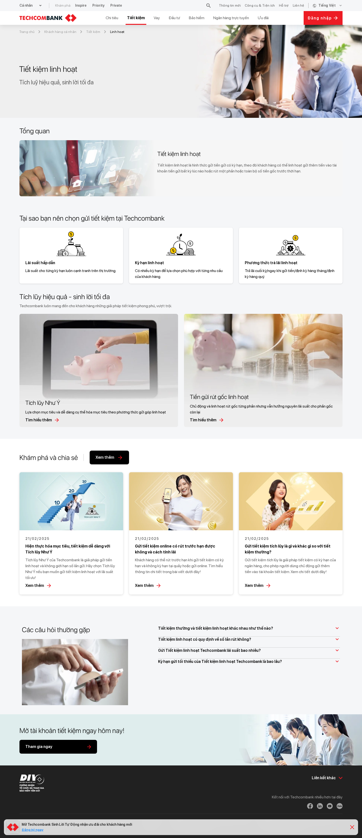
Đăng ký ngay (32, 830)
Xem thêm (34, 585)
